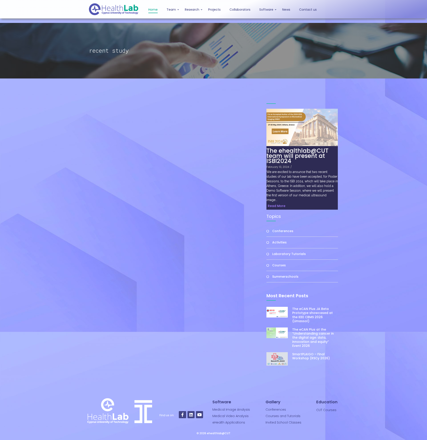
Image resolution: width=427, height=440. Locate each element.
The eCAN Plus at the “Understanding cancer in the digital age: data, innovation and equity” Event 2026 (313, 337)
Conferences (276, 409)
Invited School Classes (283, 422)
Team (171, 9)
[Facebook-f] (182, 414)
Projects (214, 9)
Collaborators (240, 9)
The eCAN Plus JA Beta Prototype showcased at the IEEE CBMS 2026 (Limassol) (312, 315)
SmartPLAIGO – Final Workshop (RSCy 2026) (311, 356)
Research (192, 9)
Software (266, 9)
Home (153, 9)
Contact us (308, 9)
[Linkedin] (191, 414)
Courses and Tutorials (283, 416)
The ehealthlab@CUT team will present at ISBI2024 (297, 156)
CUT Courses (326, 410)
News (286, 9)
